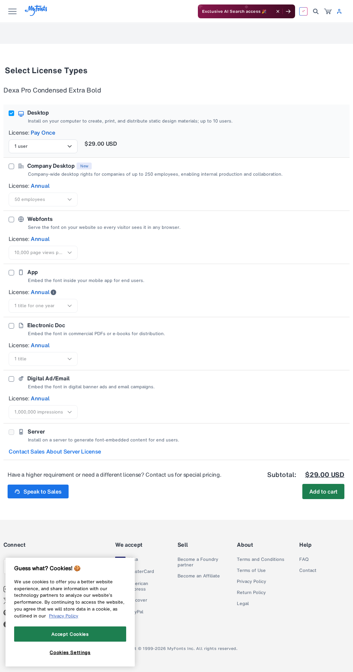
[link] (328, 11)
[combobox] (43, 146)
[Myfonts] (36, 14)
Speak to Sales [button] (42, 491)
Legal (243, 603)
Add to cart (323, 491)
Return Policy (251, 592)
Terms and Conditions (260, 559)
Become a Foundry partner (198, 562)
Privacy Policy (251, 581)
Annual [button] (40, 186)
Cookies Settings (70, 652)
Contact (307, 570)
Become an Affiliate (199, 576)
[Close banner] (278, 11)
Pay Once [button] (43, 132)
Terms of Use (251, 570)
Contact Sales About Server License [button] (55, 451)
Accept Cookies (70, 634)
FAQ (304, 559)
